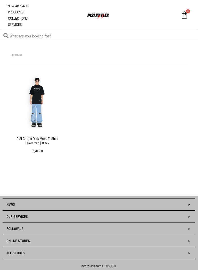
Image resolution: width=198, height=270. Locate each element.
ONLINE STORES (18, 241)
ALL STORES (15, 253)
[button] (99, 204)
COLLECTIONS (18, 17)
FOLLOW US (14, 229)
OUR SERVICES (17, 216)
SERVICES (15, 24)
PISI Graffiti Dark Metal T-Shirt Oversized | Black (37, 140)
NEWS (10, 204)
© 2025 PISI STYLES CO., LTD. (98, 266)
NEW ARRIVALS (18, 5)
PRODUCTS (15, 11)
